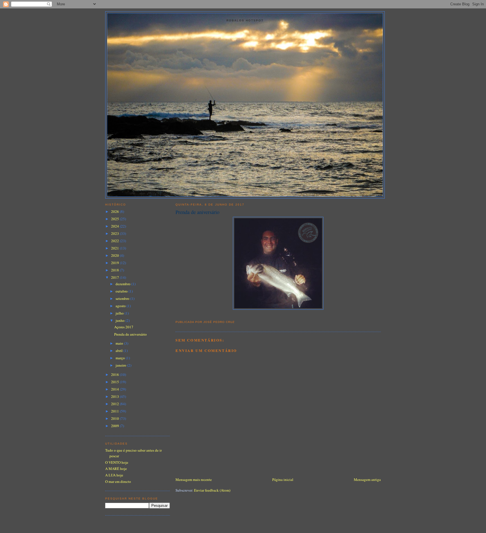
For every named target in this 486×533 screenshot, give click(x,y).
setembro (123, 298)
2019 (115, 262)
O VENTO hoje (116, 462)
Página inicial (282, 479)
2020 (115, 255)
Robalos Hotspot (244, 20)
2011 (115, 411)
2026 (115, 211)
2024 (115, 226)
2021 (115, 248)
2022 (115, 240)
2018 (115, 270)
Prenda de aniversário (197, 212)
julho (120, 313)
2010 (115, 418)
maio (120, 343)
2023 (115, 233)
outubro (122, 291)
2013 (115, 396)
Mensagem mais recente (194, 479)
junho (120, 320)
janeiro (121, 365)
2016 (115, 374)
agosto (121, 305)
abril (119, 350)
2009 (115, 425)
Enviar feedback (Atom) (212, 490)
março (121, 357)
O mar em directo (118, 481)
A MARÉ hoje (116, 468)
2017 (115, 277)
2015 (115, 381)
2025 (115, 218)
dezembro (123, 283)
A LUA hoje (114, 475)
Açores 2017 (123, 326)
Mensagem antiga (367, 479)
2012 (115, 403)
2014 (115, 389)
